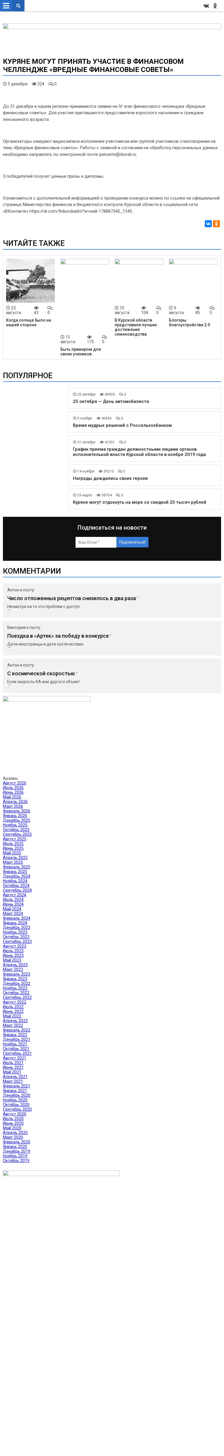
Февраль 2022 (16, 1030)
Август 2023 (14, 946)
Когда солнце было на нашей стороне (28, 322)
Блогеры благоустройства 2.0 (189, 322)
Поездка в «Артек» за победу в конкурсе (58, 636)
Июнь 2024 (13, 904)
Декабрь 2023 (16, 927)
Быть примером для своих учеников (80, 351)
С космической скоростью (41, 673)
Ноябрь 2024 (15, 881)
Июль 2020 (13, 1118)
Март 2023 (13, 969)
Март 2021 (13, 1081)
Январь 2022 (15, 1034)
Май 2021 (12, 1072)
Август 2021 (14, 1058)
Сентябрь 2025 (17, 834)
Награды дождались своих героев (110, 478)
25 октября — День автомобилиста (111, 401)
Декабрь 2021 (16, 1039)
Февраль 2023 (16, 974)
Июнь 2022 (13, 1011)
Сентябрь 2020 (17, 1109)
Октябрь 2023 (16, 937)
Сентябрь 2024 (17, 890)
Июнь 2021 (13, 1067)
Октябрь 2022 (16, 992)
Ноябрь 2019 (15, 1156)
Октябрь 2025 (16, 829)
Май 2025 (12, 853)
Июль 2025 (13, 843)
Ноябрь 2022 (15, 988)
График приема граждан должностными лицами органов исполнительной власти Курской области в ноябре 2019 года (139, 452)
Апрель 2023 (15, 965)
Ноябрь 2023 (15, 932)
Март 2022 (13, 1025)
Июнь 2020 (13, 1123)
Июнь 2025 (13, 848)
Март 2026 (13, 806)
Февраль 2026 (16, 811)
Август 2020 (14, 1114)
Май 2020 (12, 1128)
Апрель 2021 (15, 1076)
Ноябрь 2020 (15, 1100)
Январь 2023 (15, 978)
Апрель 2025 (15, 857)
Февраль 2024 (16, 918)
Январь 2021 (15, 1090)
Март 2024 (13, 913)
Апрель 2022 (15, 1020)
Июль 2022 (13, 1006)
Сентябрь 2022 (17, 997)
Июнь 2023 (13, 955)
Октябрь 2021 (16, 1048)
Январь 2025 (15, 871)
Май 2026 (12, 797)
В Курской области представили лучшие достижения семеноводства (136, 327)
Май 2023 (12, 960)
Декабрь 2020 (16, 1095)
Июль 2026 (13, 787)
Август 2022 (14, 1002)
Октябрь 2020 (16, 1104)
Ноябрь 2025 (15, 825)
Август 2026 (14, 783)
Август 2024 (14, 895)
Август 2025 (14, 839)
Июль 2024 (13, 899)
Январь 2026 (15, 815)
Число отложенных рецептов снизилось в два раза (71, 598)
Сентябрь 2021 (17, 1053)
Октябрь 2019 (16, 1160)
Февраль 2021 (16, 1086)
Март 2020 (13, 1137)
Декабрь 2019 (16, 1151)
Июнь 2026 (13, 792)
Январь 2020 (15, 1146)
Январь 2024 (15, 923)
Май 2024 (12, 909)
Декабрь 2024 (16, 876)
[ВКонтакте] (208, 223)
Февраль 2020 (16, 1142)
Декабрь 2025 (16, 820)
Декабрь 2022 (16, 983)
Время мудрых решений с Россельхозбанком (122, 425)
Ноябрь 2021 (15, 1044)
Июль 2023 (13, 951)
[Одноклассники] (216, 223)
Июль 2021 (13, 1062)
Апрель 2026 (15, 801)
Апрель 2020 (15, 1132)
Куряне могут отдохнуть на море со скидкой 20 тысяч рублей (139, 502)
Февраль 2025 (16, 867)
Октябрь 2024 (16, 885)
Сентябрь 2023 (17, 941)
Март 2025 (13, 862)
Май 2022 (12, 1016)
